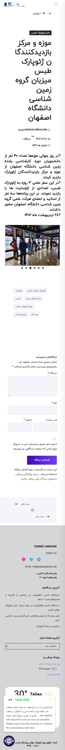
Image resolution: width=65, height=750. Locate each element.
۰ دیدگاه (26, 139)
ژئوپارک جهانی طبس (36, 290)
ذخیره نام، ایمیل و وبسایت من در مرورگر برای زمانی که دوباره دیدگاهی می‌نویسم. (35, 446)
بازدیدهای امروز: (49, 577)
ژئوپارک (18, 290)
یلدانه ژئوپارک (42, 626)
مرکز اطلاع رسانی (33, 298)
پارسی (36, 13)
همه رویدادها (53, 674)
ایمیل (28, 420)
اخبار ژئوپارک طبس (40, 32)
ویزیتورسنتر (21, 314)
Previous (10, 244)
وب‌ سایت (51, 420)
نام (54, 403)
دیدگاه (52, 373)
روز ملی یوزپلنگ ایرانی (49, 663)
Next (54, 244)
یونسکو (34, 314)
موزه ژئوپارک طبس (24, 306)
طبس (18, 298)
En (44, 13)
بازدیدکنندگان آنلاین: (47, 573)
